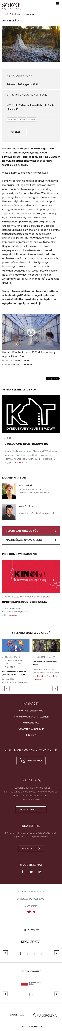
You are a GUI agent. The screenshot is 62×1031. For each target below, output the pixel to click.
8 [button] (41, 954)
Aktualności (15, 14)
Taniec (8, 664)
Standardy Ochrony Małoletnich (31, 716)
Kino (11, 76)
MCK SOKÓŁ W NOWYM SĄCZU (31, 892)
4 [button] (27, 954)
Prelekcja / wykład (22, 597)
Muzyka (18, 660)
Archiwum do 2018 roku (31, 710)
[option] (31, 44)
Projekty (31, 735)
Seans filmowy (23, 76)
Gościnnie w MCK (13, 657)
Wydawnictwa (31, 722)
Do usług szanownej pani (45, 663)
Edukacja (9, 660)
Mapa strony (31, 906)
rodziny (31, 119)
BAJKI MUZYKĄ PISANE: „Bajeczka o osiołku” (15, 673)
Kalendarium (29, 14)
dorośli (22, 119)
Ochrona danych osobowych (31, 899)
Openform (37, 1026)
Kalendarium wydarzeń (31, 633)
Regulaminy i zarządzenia (31, 729)
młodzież (12, 119)
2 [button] (20, 953)
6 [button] (34, 954)
